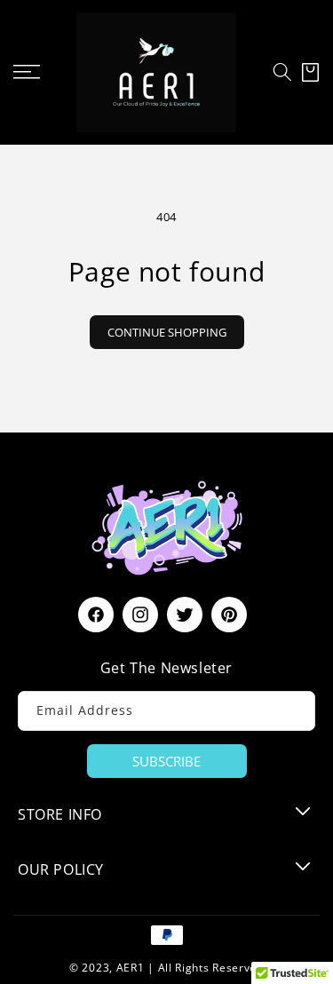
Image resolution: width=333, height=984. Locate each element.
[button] (282, 72)
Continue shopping (166, 332)
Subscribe (166, 761)
